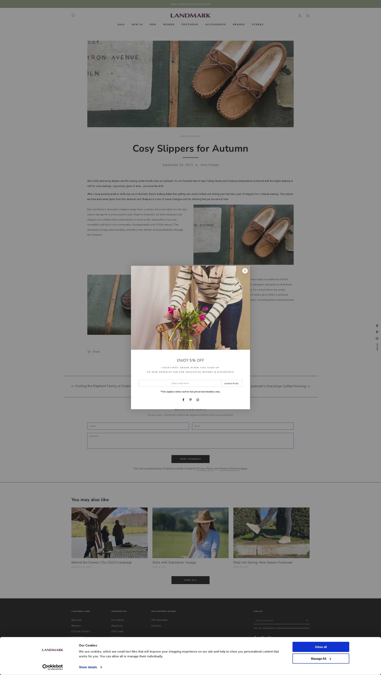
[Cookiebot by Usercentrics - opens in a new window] (52, 667)
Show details (88, 667)
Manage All (318, 658)
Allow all (321, 647)
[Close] (244, 270)
